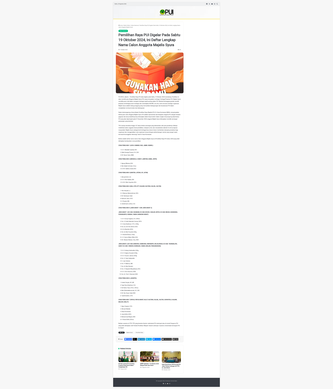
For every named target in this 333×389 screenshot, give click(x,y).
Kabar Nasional (135, 25)
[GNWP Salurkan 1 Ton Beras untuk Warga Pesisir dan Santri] (149, 356)
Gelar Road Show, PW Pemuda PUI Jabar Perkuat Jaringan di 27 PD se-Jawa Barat (171, 366)
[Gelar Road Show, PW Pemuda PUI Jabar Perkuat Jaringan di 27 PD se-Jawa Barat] (171, 357)
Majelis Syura (130, 332)
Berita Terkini (127, 25)
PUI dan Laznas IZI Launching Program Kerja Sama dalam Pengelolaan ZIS (126, 365)
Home (121, 25)
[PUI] (166, 12)
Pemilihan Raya (139, 332)
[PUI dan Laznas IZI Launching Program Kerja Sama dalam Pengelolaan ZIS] (128, 356)
